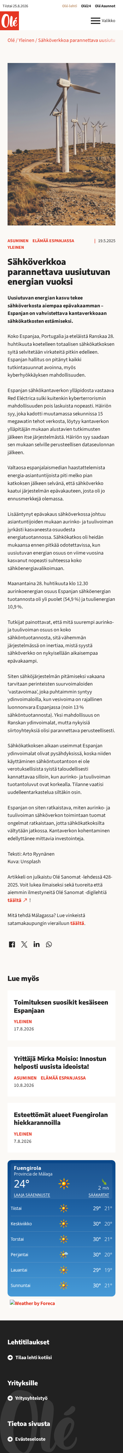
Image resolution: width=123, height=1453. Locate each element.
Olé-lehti (69, 6)
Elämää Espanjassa (53, 241)
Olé (11, 40)
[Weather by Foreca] (32, 1303)
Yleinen (26, 40)
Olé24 (86, 6)
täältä (14, 900)
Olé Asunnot (105, 6)
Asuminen (18, 241)
